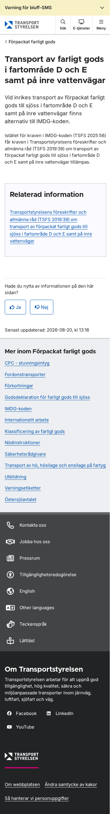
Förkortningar (19, 385)
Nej (44, 307)
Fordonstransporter (25, 374)
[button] (63, 25)
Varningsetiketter (23, 488)
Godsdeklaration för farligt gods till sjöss (47, 397)
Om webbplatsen (22, 784)
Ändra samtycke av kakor (71, 784)
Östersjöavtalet (20, 499)
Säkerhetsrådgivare (25, 454)
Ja (18, 307)
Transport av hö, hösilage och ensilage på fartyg (55, 465)
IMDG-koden (18, 408)
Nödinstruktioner (22, 442)
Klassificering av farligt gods (35, 431)
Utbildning (15, 476)
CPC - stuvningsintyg (27, 363)
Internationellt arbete (27, 420)
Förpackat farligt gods (32, 42)
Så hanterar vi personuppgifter (37, 798)
